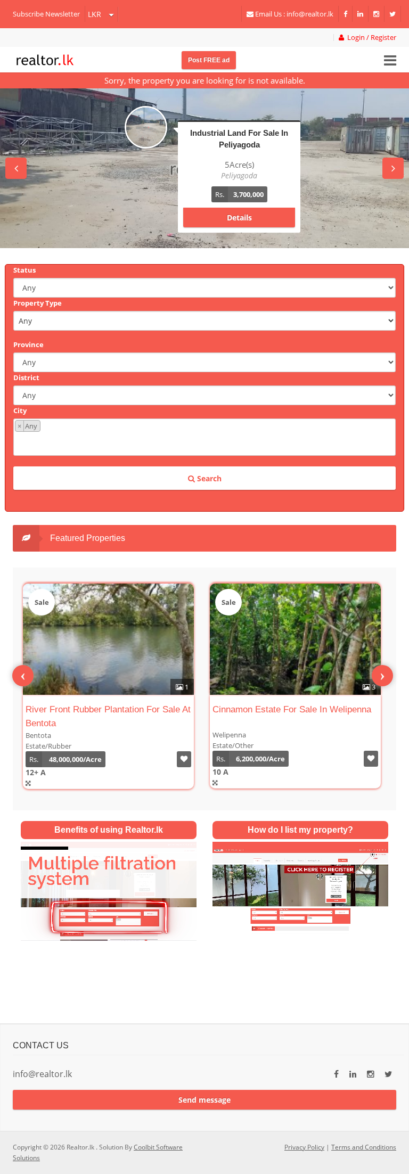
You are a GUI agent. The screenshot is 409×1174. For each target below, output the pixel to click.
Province (28, 344)
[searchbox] (206, 443)
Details (239, 217)
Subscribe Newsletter (46, 14)
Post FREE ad (209, 60)
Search (208, 478)
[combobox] (204, 437)
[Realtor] (45, 58)
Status (24, 270)
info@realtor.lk (42, 1074)
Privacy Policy (304, 1147)
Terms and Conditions (363, 1147)
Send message (204, 1100)
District (26, 377)
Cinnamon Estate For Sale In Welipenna (291, 709)
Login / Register (370, 37)
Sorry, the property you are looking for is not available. (204, 80)
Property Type (37, 303)
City (20, 410)
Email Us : (293, 14)
